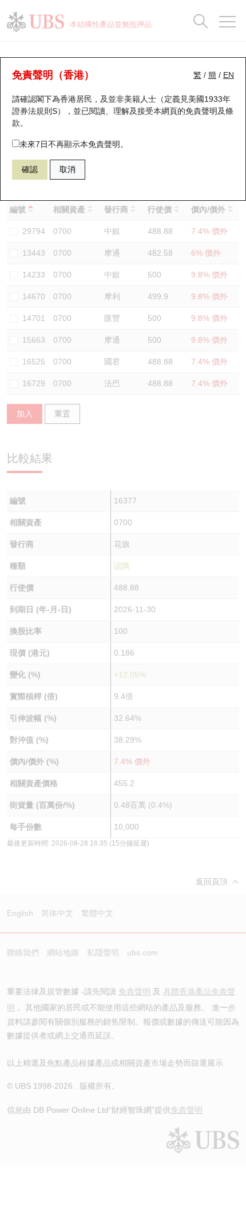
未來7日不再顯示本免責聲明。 (73, 144)
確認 (30, 169)
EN (228, 75)
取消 (67, 169)
